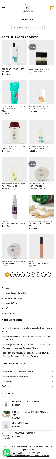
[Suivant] (48, 274)
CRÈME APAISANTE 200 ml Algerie (13, 110)
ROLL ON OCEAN (36, 149)
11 (43, 274)
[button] (3, 8)
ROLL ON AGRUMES (37, 109)
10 (38, 274)
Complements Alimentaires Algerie (17, 371)
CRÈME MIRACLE (9, 263)
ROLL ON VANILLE (9, 186)
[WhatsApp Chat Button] (6, 452)
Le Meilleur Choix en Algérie (20, 37)
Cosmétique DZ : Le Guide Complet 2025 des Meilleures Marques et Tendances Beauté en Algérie (27, 346)
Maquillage (7, 381)
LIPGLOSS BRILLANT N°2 (39, 263)
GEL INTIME (7, 149)
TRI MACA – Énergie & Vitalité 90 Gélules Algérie (41, 224)
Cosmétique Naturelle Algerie (15, 376)
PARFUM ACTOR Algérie (39, 69)
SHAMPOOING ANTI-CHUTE (14, 224)
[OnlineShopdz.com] (27, 8)
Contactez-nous (9, 312)
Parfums (6, 386)
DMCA (5, 307)
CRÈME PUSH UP (36, 186)
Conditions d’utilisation (12, 297)
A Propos (6, 288)
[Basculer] (52, 371)
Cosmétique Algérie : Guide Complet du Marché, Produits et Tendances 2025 (27, 338)
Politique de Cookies (11, 303)
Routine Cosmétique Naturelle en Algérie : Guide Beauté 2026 (27, 329)
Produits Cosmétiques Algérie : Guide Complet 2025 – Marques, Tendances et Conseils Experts (26, 354)
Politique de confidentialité (14, 293)
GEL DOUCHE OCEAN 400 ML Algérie (13, 70)
